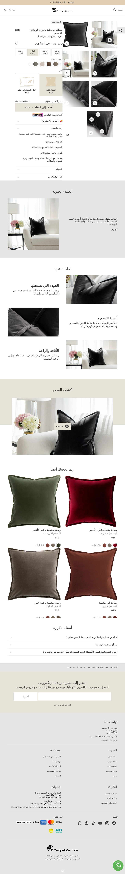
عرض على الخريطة (109, 740)
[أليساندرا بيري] (104, 545)
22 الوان (96, 618)
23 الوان (96, 545)
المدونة (58, 776)
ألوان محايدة (112, 766)
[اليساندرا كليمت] (42, 64)
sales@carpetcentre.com (21, 807)
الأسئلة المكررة (55, 766)
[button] (5, 10)
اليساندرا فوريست (52, 533)
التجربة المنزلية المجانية (52, 757)
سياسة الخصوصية (54, 771)
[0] (14, 10)
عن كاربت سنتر (111, 793)
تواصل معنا (56, 761)
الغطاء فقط (50, 91)
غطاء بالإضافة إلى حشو (27, 91)
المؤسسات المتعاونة (109, 803)
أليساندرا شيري (110, 606)
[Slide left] (67, 71)
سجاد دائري (112, 757)
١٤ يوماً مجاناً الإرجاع (42, 44)
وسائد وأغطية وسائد (100, 667)
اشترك (25, 696)
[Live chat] (118, 865)
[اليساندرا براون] (49, 64)
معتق (115, 776)
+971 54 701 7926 (39, 807)
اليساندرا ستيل (72, 667)
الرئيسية (114, 667)
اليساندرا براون (53, 606)
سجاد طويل (112, 761)
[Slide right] (113, 71)
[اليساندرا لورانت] (35, 64)
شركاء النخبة (112, 798)
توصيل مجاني (57, 44)
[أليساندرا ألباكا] (55, 64)
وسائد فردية (85, 667)
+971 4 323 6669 (54, 807)
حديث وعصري (111, 771)
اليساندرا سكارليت (108, 533)
